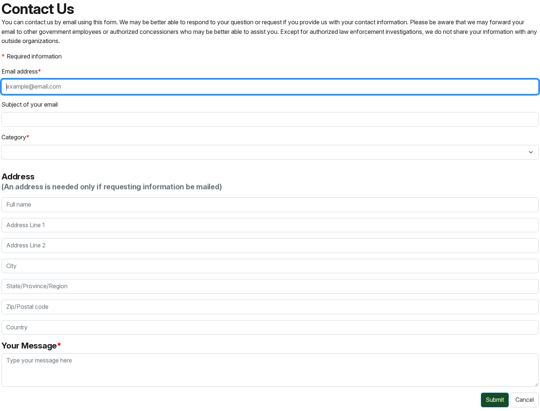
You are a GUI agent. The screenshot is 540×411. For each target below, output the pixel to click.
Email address (19, 71)
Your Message (29, 345)
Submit (495, 399)
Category (13, 137)
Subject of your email (29, 104)
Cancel (524, 399)
